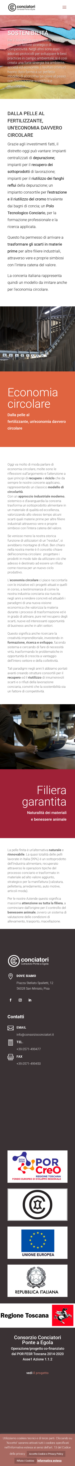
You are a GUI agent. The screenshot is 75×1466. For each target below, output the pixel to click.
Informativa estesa (49, 1460)
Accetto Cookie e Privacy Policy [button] (46, 1453)
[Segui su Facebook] (11, 1000)
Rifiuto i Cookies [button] (25, 1460)
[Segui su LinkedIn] (30, 1000)
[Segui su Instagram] (20, 1000)
